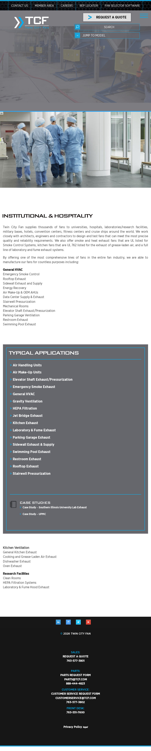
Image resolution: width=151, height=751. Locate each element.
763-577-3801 (76, 660)
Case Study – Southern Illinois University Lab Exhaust (55, 507)
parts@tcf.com (75, 679)
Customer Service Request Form (75, 693)
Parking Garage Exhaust (31, 437)
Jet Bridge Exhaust (28, 415)
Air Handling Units (27, 365)
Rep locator (89, 5)
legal (85, 726)
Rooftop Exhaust (26, 466)
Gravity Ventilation (27, 401)
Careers (67, 5)
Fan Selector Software (122, 5)
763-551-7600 (75, 712)
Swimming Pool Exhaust (32, 452)
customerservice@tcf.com (75, 698)
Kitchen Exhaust (25, 423)
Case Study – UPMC (34, 514)
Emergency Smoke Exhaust (34, 387)
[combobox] (107, 35)
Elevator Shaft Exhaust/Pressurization (43, 379)
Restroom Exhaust (27, 459)
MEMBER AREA (44, 5)
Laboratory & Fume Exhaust (34, 430)
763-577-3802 (75, 702)
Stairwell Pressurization (32, 473)
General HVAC (24, 394)
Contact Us (19, 5)
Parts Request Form (75, 675)
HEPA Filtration (25, 408)
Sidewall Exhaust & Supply (33, 444)
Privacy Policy (73, 727)
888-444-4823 (75, 683)
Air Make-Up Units (27, 372)
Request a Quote (75, 656)
